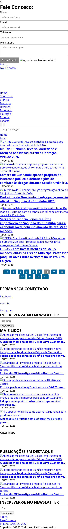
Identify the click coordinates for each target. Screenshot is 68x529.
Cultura (4, 100)
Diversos (5, 107)
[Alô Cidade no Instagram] (1, 78)
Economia (6, 110)
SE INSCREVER (7, 326)
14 (30, 276)
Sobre (3, 64)
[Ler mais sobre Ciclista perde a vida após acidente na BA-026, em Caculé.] (34, 381)
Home (3, 93)
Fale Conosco (8, 68)
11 (54, 271)
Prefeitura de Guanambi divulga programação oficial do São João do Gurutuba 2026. (34, 199)
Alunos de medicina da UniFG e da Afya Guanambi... (32, 342)
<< (6, 271)
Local (3, 138)
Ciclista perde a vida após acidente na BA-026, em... (32, 387)
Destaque (5, 103)
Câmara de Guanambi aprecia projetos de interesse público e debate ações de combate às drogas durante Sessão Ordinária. (34, 179)
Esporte (4, 121)
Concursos (6, 96)
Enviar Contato (9, 60)
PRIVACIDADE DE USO (13, 524)
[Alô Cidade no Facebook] (1, 71)
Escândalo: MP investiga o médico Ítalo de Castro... (32, 373)
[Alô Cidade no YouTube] (1, 75)
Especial (4, 117)
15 (38, 276)
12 (62, 271)
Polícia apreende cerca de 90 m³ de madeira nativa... (33, 355)
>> (45, 276)
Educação (5, 114)
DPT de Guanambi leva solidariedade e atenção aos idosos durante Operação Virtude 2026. (28, 153)
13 (22, 276)
